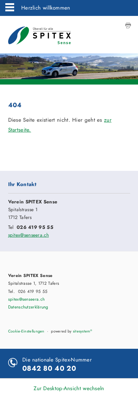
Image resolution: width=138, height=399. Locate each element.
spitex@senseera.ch (28, 235)
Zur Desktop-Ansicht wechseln (69, 388)
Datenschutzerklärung (28, 307)
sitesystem (82, 331)
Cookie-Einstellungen (26, 331)
